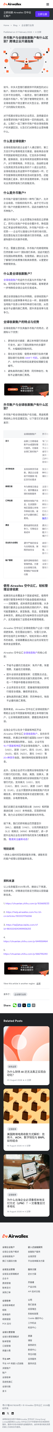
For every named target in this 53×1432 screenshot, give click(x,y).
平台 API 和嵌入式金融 (12, 1363)
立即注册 (42, 14)
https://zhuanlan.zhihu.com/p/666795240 (26, 953)
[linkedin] (29, 1005)
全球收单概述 (8, 1305)
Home (6, 25)
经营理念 (32, 1309)
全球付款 (6, 1386)
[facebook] (19, 1005)
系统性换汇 (7, 1382)
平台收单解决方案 (36, 1261)
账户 (4, 1372)
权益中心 (32, 1327)
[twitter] (24, 1005)
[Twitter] (8, 1413)
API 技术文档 (34, 1291)
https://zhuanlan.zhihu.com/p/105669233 (27, 903)
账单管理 (6, 1341)
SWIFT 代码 (30, 357)
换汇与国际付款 (9, 1261)
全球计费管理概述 (10, 1336)
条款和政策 (33, 1314)
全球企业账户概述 (10, 1252)
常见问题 (32, 1354)
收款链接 (6, 1319)
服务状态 (32, 1363)
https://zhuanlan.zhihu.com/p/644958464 (26, 941)
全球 (38, 983)
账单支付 (6, 1288)
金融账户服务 (34, 1252)
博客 (30, 1340)
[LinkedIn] (12, 1413)
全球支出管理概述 (10, 1274)
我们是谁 (32, 1304)
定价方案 (32, 1274)
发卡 (4, 1391)
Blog (15, 25)
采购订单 (6, 1292)
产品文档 (32, 1287)
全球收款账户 (11, 279)
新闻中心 (32, 1350)
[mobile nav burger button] (47, 4)
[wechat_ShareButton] (14, 1005)
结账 (4, 1310)
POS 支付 (6, 1323)
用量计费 (6, 1350)
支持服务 (32, 1359)
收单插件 (6, 1314)
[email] (33, 1005)
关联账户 (6, 1368)
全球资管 (32, 1256)
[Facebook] (3, 1413)
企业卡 (5, 1278)
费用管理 (6, 1283)
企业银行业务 (27, 25)
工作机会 (32, 1323)
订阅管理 (6, 1346)
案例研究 (32, 1345)
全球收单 (6, 1377)
